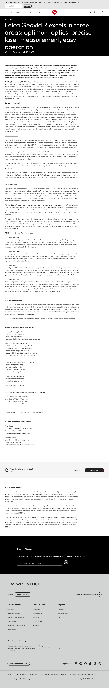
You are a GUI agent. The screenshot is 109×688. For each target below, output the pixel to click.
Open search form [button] (90, 12)
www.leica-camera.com (25, 314)
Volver (9, 19)
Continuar (27, 6)
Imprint (9, 674)
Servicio (41, 12)
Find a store (98, 12)
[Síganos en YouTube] (80, 663)
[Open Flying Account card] (94, 12)
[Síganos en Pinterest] (100, 663)
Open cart (102, 12)
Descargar (94, 470)
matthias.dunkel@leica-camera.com (21, 445)
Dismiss (34, 6)
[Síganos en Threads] (95, 663)
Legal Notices (34, 674)
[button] (99, 594)
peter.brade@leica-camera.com (19, 433)
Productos (8, 12)
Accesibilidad (45, 674)
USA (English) (10, 6)
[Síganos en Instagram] (76, 663)
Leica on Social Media (18, 664)
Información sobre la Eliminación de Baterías (82, 674)
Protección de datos (21, 674)
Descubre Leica (20, 12)
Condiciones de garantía (58, 674)
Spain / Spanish (23, 594)
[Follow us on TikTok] (90, 663)
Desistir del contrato (49, 647)
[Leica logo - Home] (54, 12)
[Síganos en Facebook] (85, 663)
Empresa (32, 12)
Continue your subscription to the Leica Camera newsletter (66, 562)
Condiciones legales (26, 679)
